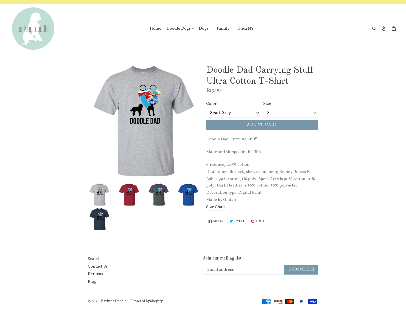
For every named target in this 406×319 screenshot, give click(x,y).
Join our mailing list (222, 258)
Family (226, 28)
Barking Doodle (113, 301)
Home (155, 29)
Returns (95, 274)
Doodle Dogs (181, 28)
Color (211, 104)
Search (94, 259)
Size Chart (216, 207)
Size (267, 104)
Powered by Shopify (147, 301)
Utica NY (247, 28)
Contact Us (98, 266)
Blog (92, 282)
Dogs (206, 28)
